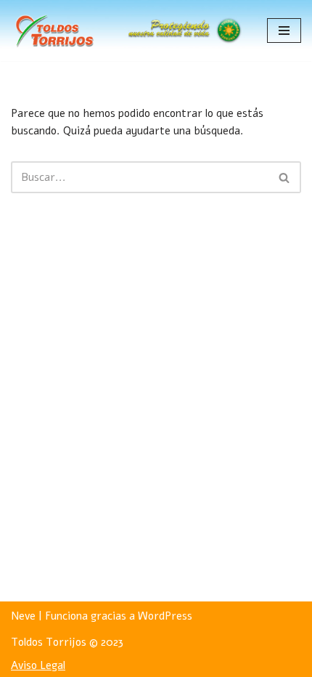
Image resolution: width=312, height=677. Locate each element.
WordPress (165, 616)
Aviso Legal (38, 665)
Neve (23, 616)
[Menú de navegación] (284, 30)
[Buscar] (284, 177)
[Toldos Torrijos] (54, 30)
